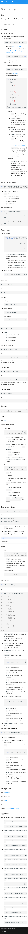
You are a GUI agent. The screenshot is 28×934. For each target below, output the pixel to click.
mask (5, 800)
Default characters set (19, 145)
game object (7, 792)
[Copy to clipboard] (25, 42)
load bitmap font (16, 46)
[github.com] (2, 931)
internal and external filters (13, 808)
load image (15, 73)
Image (7, 51)
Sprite (11, 51)
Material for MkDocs (10, 928)
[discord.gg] (5, 931)
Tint (5, 420)
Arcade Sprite (9, 52)
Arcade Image (19, 51)
